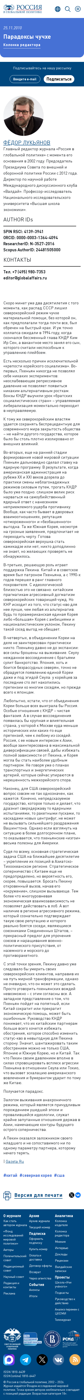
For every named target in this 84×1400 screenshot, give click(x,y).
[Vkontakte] (58, 1359)
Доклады (61, 1254)
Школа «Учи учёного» (63, 1284)
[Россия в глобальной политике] (22, 9)
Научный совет (13, 1277)
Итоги (33, 1296)
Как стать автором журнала (15, 1223)
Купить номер (38, 1249)
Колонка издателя (61, 1223)
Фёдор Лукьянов (26, 142)
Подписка (37, 1233)
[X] (71, 1195)
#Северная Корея (35, 1175)
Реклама (9, 1293)
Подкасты (62, 1292)
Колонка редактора (22, 45)
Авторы (8, 1250)
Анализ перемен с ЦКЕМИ (67, 1311)
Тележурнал (63, 1319)
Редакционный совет (13, 1268)
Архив (34, 1216)
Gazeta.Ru (15, 1161)
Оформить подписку (36, 1241)
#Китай (10, 1175)
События (36, 1285)
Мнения (60, 1241)
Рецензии (61, 1260)
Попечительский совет (14, 1258)
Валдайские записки (63, 1269)
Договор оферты (40, 1265)
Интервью (61, 1248)
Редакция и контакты (11, 1285)
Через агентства (40, 1278)
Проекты (62, 1277)
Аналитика (64, 1216)
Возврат (35, 1272)
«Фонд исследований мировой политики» (13, 1237)
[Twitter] (42, 1359)
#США (59, 1175)
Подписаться (59, 78)
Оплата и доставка (35, 1257)
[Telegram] (25, 1359)
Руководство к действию (65, 1301)
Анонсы (34, 1290)
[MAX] (9, 1359)
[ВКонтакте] (78, 1195)
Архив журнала (39, 1221)
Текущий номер (39, 1227)
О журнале (12, 1216)
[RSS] (75, 1359)
